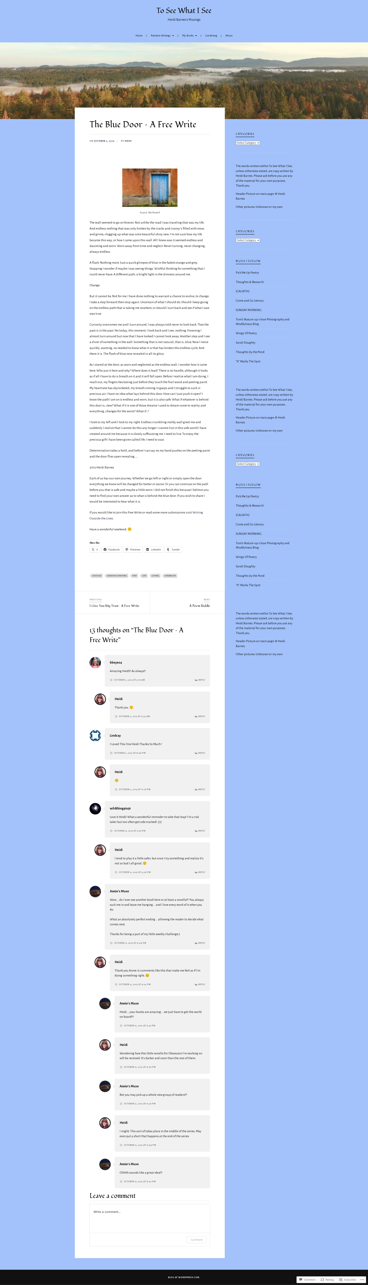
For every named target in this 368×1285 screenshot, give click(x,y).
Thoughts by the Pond (250, 352)
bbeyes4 (116, 662)
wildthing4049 (120, 808)
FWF (134, 576)
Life (144, 576)
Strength (170, 576)
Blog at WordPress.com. (184, 1277)
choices (97, 576)
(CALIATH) (243, 291)
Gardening (211, 35)
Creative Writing (117, 576)
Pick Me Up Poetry (247, 272)
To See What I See (184, 11)
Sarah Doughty (245, 342)
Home (139, 35)
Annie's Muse (119, 891)
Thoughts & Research (250, 282)
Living (155, 576)
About (228, 35)
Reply (201, 680)
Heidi (128, 141)
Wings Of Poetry (246, 333)
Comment (197, 1239)
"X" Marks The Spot (248, 361)
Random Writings (161, 35)
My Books (188, 35)
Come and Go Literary (250, 300)
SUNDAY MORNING (248, 310)
